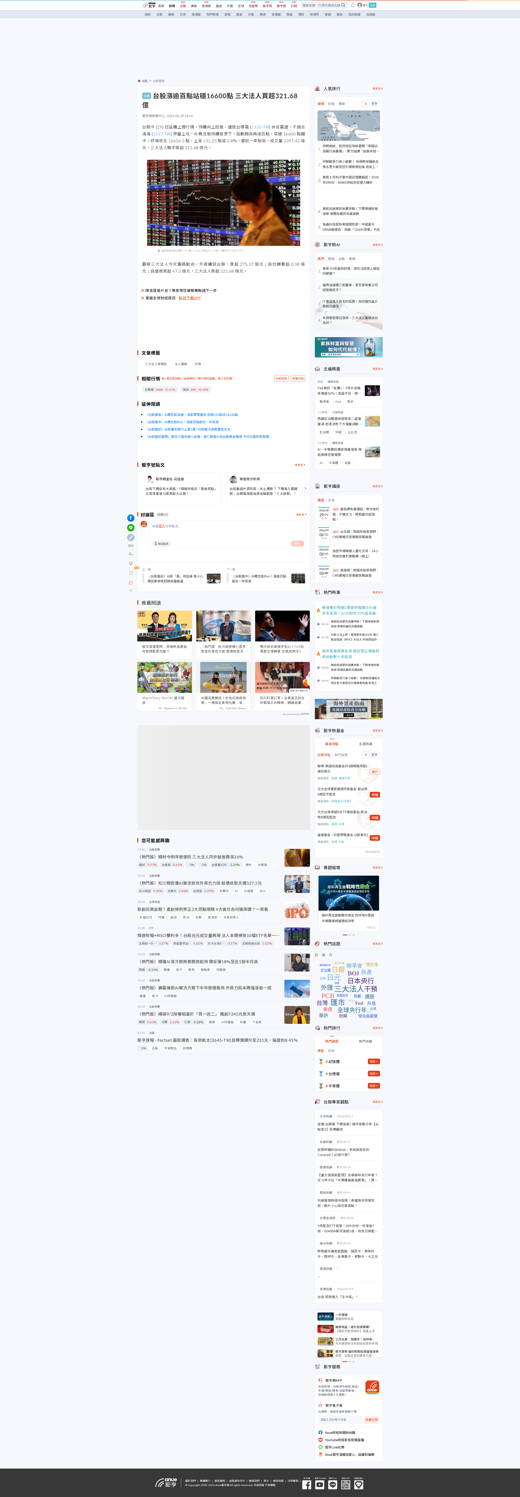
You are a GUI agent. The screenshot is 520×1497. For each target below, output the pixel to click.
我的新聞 (354, 14)
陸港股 (206, 6)
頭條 (148, 14)
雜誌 (340, 14)
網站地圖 (278, 1481)
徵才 (266, 1481)
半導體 (334, 1085)
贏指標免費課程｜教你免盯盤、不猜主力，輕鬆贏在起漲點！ (356, 514)
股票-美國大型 (341, 778)
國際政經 (333, 381)
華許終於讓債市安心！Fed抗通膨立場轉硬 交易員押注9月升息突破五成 (282, 649)
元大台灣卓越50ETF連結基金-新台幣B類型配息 (342, 814)
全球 (241, 6)
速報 (227, 14)
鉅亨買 (267, 6)
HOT (336, 509)
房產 (289, 14)
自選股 (370, 14)
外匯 (230, 6)
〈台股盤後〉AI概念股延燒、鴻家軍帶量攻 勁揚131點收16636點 (191, 414)
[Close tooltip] (164, 582)
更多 (374, 103)
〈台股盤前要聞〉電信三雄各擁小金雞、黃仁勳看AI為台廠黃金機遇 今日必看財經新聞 (207, 436)
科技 (183, 14)
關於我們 (190, 1481)
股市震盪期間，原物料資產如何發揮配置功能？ (164, 648)
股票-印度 (338, 842)
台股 (183, 6)
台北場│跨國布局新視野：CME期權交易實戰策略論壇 (356, 534)
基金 (219, 6)
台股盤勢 (159, 81)
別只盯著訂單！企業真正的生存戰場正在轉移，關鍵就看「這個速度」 (282, 700)
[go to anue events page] (352, 5)
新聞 (172, 6)
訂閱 (294, 6)
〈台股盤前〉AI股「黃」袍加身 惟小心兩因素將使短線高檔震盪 (175, 578)
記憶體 (334, 1061)
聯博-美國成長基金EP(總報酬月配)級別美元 (342, 768)
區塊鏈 (276, 14)
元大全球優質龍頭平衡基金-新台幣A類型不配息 (342, 791)
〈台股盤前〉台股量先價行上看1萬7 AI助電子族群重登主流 (187, 429)
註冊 (372, 5)
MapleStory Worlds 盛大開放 (163, 700)
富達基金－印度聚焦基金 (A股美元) (342, 834)
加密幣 (253, 6)
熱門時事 (213, 14)
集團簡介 (205, 1481)
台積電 (334, 1073)
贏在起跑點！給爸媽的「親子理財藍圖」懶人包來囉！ (201, 378)
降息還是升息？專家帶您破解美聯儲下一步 (181, 290)
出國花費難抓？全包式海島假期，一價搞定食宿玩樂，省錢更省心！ (223, 700)
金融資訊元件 (237, 1481)
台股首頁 (281, 378)
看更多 (299, 464)
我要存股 (298, 378)
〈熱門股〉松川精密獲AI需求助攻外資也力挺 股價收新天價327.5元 (223, 649)
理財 (301, 14)
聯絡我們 (254, 1481)
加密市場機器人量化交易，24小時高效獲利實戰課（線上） (355, 553)
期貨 (263, 14)
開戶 (375, 771)
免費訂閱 (371, 1419)
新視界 (314, 14)
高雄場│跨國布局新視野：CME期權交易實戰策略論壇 (356, 573)
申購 (375, 794)
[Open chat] (130, 583)
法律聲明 (293, 1481)
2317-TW (162, 134)
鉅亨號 (281, 6)
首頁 (161, 6)
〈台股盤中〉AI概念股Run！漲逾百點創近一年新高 (182, 421)
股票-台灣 (338, 824)
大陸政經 (337, 412)
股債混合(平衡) (341, 801)
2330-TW (260, 127)
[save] (130, 573)
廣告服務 (219, 1481)
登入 (365, 5)
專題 (328, 14)
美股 (194, 6)
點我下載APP (190, 297)
